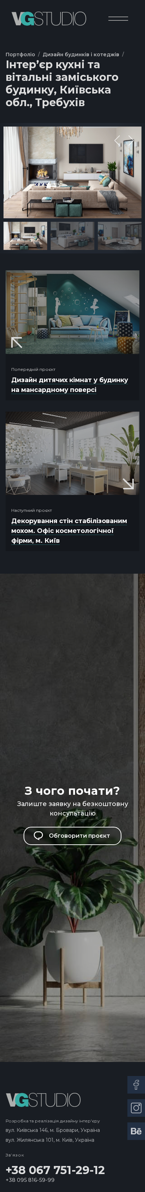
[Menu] (118, 19)
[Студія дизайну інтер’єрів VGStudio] (48, 19)
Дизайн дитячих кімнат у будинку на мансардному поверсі (69, 385)
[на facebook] (136, 1085)
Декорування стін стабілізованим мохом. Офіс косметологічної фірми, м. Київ (69, 531)
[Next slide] (131, 140)
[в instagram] (136, 1108)
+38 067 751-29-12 (55, 1170)
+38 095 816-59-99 (30, 1180)
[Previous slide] (117, 140)
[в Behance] (136, 1131)
